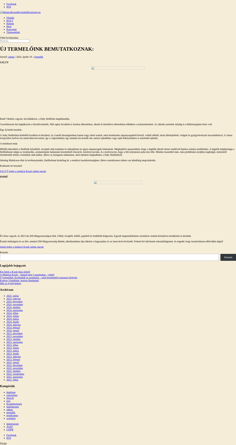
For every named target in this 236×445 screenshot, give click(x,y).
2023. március (13, 356)
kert (8, 401)
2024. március (13, 324)
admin (11, 57)
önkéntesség (12, 406)
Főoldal (10, 17)
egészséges (11, 395)
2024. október (13, 307)
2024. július (12, 313)
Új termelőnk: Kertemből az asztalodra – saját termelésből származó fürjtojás (38, 277)
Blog (8, 26)
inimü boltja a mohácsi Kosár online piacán (22, 247)
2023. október (13, 339)
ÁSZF (9, 426)
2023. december (14, 333)
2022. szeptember (15, 374)
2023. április (12, 353)
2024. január (12, 330)
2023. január (12, 362)
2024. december (14, 301)
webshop (11, 418)
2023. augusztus (14, 342)
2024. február (13, 327)
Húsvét (10, 398)
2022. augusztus (14, 376)
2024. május (12, 319)
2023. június (12, 348)
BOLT (9, 20)
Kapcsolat (11, 29)
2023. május (12, 350)
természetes (12, 415)
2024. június (12, 316)
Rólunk (10, 23)
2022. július (12, 379)
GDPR (9, 429)
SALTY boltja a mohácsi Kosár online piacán (23, 171)
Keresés (4, 252)
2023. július (12, 345)
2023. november (14, 336)
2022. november (14, 368)
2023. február (13, 359)
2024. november (14, 304)
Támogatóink (13, 32)
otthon (9, 409)
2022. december (14, 365)
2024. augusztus (14, 310)
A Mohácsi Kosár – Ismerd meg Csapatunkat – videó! (27, 274)
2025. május (12, 295)
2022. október (13, 371)
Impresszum (12, 423)
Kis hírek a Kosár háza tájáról (15, 271)
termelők (38, 57)
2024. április (12, 321)
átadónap (11, 392)
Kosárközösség (14, 404)
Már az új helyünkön (10, 283)
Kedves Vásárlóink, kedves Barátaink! (19, 280)
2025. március (13, 298)
